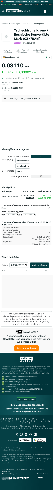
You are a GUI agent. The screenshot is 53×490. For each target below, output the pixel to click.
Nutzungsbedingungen (41, 428)
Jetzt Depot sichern (26, 399)
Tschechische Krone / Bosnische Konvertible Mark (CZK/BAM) (31, 34)
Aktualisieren (39, 265)
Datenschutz (38, 426)
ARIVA (18, 450)
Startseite (5, 23)
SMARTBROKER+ (37, 389)
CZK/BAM (26, 24)
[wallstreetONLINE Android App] (39, 442)
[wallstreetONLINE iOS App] (25, 442)
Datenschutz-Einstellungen (14, 428)
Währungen (15, 24)
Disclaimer (25, 426)
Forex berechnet (10, 196)
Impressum (11, 426)
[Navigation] (3, 11)
